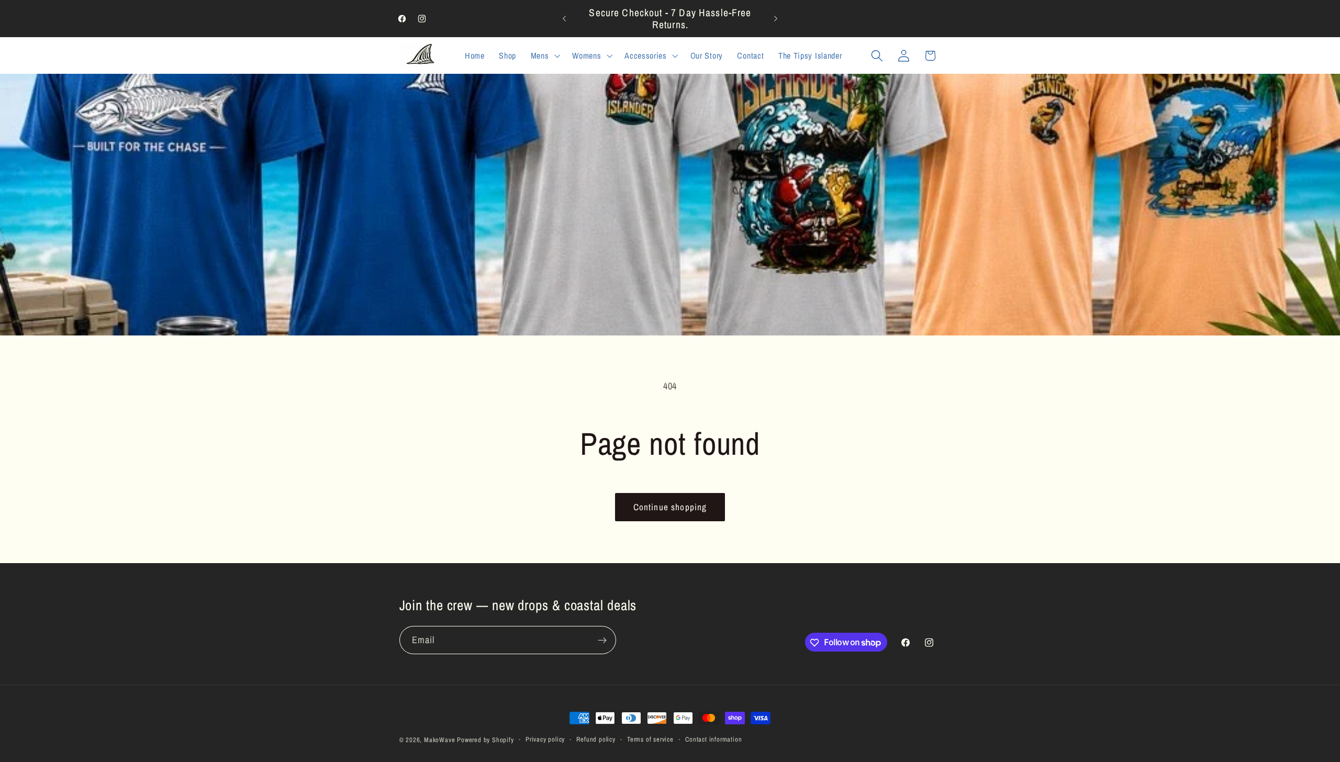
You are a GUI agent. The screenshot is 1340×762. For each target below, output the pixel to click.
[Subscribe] (602, 640)
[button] (544, 55)
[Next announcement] (775, 18)
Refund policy (595, 739)
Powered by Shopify (485, 739)
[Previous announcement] (564, 18)
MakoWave (439, 739)
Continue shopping (670, 507)
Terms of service (650, 739)
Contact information (713, 739)
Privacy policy (545, 739)
